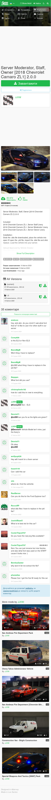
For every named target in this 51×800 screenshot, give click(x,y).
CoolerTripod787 (18, 533)
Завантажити (27, 83)
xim (12, 481)
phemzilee (15, 575)
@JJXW (14, 417)
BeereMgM (15, 350)
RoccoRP (15, 505)
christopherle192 (18, 389)
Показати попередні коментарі (25, 314)
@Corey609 (16, 404)
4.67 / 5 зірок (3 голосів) (9, 205)
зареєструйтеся (10, 590)
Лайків (25, 200)
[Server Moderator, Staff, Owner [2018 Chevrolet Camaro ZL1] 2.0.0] (25, 158)
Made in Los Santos (9, 792)
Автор (19, 402)
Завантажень (11, 200)
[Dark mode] (44, 3)
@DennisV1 (16, 429)
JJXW (18, 97)
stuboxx (14, 320)
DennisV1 (15, 414)
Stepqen (14, 377)
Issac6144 (15, 468)
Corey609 (15, 337)
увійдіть (29, 588)
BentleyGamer (17, 562)
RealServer (15, 493)
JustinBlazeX (17, 520)
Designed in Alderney (10, 789)
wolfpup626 (16, 456)
